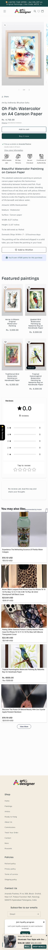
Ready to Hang (11, 817)
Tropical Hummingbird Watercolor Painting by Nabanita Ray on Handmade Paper (35, 379)
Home (7, 801)
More (7, 843)
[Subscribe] (37, 914)
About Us (8, 822)
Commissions (10, 827)
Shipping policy (11, 879)
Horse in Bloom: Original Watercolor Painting (12, 323)
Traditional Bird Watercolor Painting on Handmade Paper (12, 377)
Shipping (4, 123)
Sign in (25, 934)
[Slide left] (18, 89)
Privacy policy (10, 869)
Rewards (8, 848)
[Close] (44, 922)
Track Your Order (11, 832)
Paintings (8, 806)
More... (28, 946)
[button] (4, 11)
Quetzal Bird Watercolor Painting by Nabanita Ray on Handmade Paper (35, 324)
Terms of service (11, 874)
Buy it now (24, 136)
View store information (13, 150)
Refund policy (10, 864)
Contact (8, 838)
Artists (7, 811)
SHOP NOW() (39, 947)
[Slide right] (29, 89)
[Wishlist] (39, 11)
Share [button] (6, 97)
